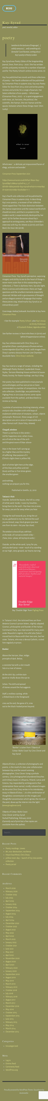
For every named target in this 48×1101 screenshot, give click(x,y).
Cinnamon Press (9, 314)
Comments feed (12, 1067)
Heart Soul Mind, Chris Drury (18, 855)
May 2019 (10, 981)
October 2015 (11, 1012)
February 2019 (11, 987)
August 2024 (11, 914)
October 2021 (11, 946)
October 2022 (11, 926)
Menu (9, 8)
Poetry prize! (11, 864)
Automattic (23, 1093)
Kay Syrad (11, 22)
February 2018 (11, 997)
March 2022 (10, 939)
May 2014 (10, 1025)
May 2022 (10, 933)
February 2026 (11, 891)
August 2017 (10, 1000)
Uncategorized (12, 1046)
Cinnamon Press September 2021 (16, 174)
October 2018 (11, 990)
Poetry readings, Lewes (15, 848)
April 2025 (10, 901)
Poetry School (25, 321)
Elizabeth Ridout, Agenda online (32, 327)
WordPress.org (12, 1070)
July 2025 (9, 898)
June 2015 (10, 1019)
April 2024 (10, 920)
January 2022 (11, 942)
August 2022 (11, 930)
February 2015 (11, 1022)
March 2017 (10, 1003)
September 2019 (13, 974)
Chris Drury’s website (24, 356)
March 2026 (11, 888)
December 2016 (12, 1006)
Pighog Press (37, 610)
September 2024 (13, 911)
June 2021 (10, 949)
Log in (8, 1060)
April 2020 (10, 965)
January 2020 (11, 971)
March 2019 (10, 984)
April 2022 (10, 936)
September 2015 (12, 1016)
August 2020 (11, 962)
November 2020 (13, 958)
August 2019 (11, 977)
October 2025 (11, 895)
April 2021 (10, 955)
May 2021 (10, 952)
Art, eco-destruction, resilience (18, 852)
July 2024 (9, 917)
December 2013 (12, 1032)
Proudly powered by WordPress (15, 1090)
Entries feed (11, 1063)
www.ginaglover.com (11, 805)
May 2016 (10, 1009)
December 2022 (12, 923)
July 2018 (9, 993)
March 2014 (10, 1028)
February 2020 (12, 968)
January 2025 (11, 904)
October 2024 (11, 907)
